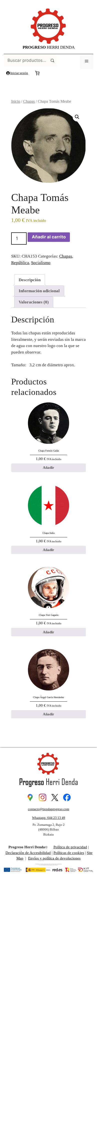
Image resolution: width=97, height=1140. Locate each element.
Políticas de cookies (68, 853)
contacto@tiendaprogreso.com (48, 809)
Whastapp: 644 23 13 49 (48, 818)
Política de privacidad (70, 847)
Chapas (29, 101)
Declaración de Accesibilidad (28, 853)
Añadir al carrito (49, 236)
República (20, 262)
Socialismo (40, 262)
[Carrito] (37, 73)
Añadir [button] (48, 468)
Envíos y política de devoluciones (54, 858)
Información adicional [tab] (39, 290)
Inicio (15, 101)
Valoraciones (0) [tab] (34, 302)
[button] (77, 116)
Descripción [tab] (30, 280)
